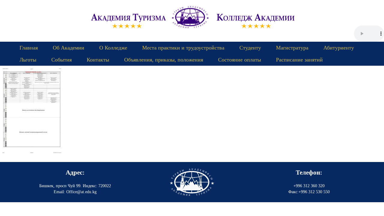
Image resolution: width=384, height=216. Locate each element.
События (61, 60)
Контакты (98, 60)
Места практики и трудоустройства (183, 48)
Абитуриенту (338, 48)
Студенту (250, 48)
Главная (29, 48)
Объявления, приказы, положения (163, 60)
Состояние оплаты (239, 60)
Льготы (28, 60)
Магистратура (292, 48)
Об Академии (68, 48)
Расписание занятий (299, 60)
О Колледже (113, 48)
